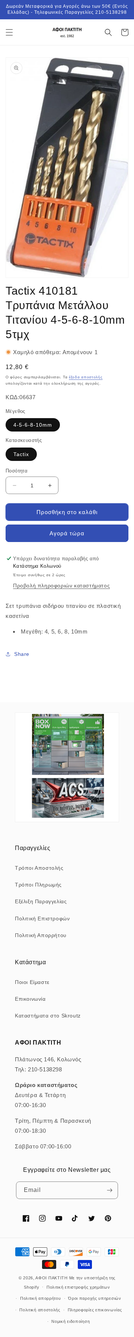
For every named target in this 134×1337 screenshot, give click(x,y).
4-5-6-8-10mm (32, 425)
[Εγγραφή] (109, 1190)
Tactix (21, 454)
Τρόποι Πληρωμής (38, 885)
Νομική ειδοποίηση (70, 1321)
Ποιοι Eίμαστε (32, 982)
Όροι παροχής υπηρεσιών (94, 1298)
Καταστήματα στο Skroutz (48, 1016)
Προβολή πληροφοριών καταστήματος (61, 586)
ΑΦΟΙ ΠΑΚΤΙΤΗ (51, 1278)
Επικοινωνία (30, 999)
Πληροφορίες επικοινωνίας (95, 1310)
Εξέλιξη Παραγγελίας (41, 901)
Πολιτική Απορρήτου (41, 935)
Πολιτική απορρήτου (40, 1298)
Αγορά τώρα (67, 533)
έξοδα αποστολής (86, 377)
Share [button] (21, 654)
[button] (9, 32)
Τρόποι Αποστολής (39, 868)
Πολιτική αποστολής (39, 1310)
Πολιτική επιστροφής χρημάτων (78, 1287)
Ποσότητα (17, 471)
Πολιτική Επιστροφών (42, 918)
